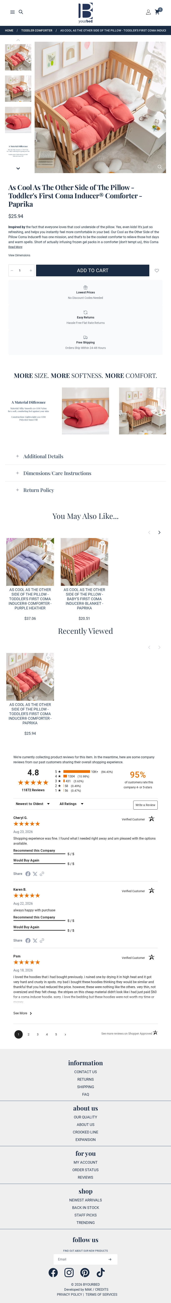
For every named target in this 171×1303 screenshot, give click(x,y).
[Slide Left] (149, 532)
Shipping (85, 1087)
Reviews (85, 1177)
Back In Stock (85, 1207)
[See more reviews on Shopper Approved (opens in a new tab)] (42, 874)
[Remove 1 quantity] (12, 270)
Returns (85, 1079)
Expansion (85, 1139)
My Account (86, 1162)
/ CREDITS (100, 1290)
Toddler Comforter (36, 30)
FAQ (85, 1094)
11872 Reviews (37, 790)
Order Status (85, 1170)
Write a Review (145, 805)
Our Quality (85, 1117)
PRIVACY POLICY (69, 1295)
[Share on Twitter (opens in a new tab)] (35, 874)
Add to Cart (92, 270)
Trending (86, 1222)
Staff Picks (85, 1215)
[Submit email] (110, 1259)
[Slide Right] (159, 532)
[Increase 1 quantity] (31, 270)
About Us (85, 1124)
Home (9, 30)
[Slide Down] (18, 168)
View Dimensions (19, 255)
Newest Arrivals (85, 1200)
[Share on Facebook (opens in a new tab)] (27, 873)
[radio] (85, 771)
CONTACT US (85, 1072)
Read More (15, 247)
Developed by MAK (78, 1290)
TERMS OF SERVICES (101, 1295)
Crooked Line (85, 1132)
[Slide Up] (18, 40)
